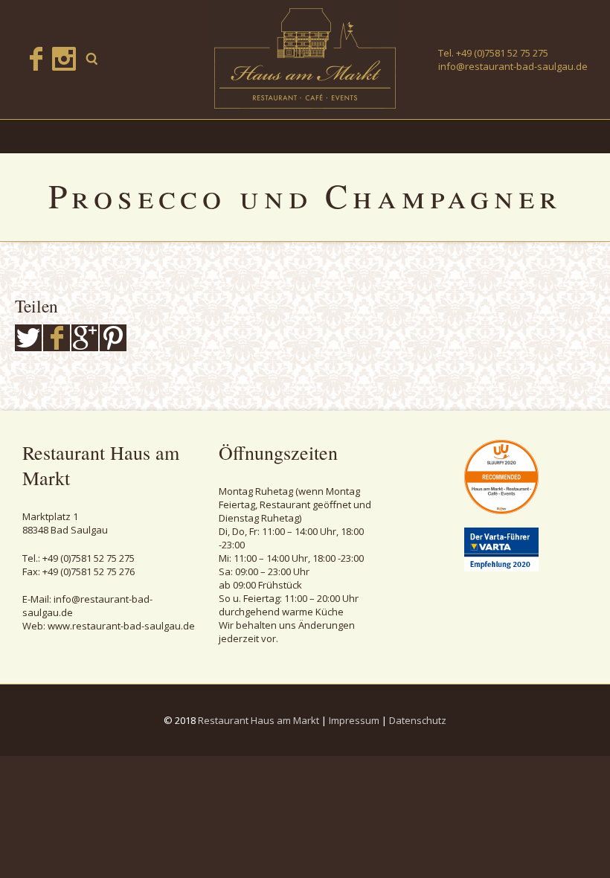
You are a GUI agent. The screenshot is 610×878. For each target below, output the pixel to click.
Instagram (64, 58)
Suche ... (92, 58)
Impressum (354, 720)
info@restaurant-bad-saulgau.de (513, 66)
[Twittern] (28, 337)
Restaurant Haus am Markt (258, 720)
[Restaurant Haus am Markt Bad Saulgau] (305, 58)
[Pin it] (113, 337)
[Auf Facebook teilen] (56, 337)
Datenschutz (417, 720)
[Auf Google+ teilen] (84, 337)
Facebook (35, 58)
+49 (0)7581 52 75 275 (502, 53)
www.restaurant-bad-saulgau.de (121, 625)
